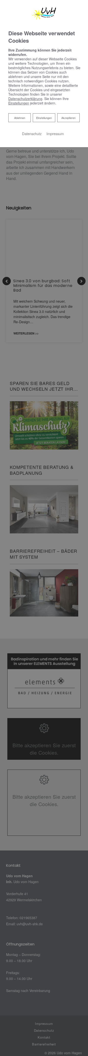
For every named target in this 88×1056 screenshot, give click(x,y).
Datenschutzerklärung (25, 98)
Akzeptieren (68, 118)
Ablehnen (19, 118)
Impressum (55, 133)
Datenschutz (32, 133)
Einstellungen (44, 118)
